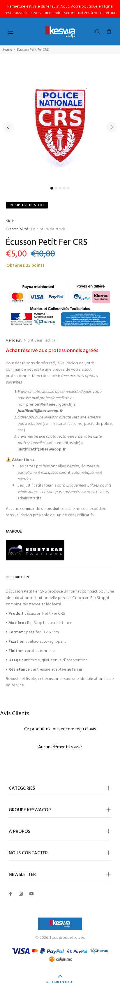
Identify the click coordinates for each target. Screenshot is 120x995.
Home (7, 50)
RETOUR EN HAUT (60, 982)
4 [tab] (64, 188)
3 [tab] (60, 188)
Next (111, 127)
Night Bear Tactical (40, 340)
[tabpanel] (60, 124)
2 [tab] (55, 188)
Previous (8, 127)
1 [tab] (51, 188)
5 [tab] (68, 188)
